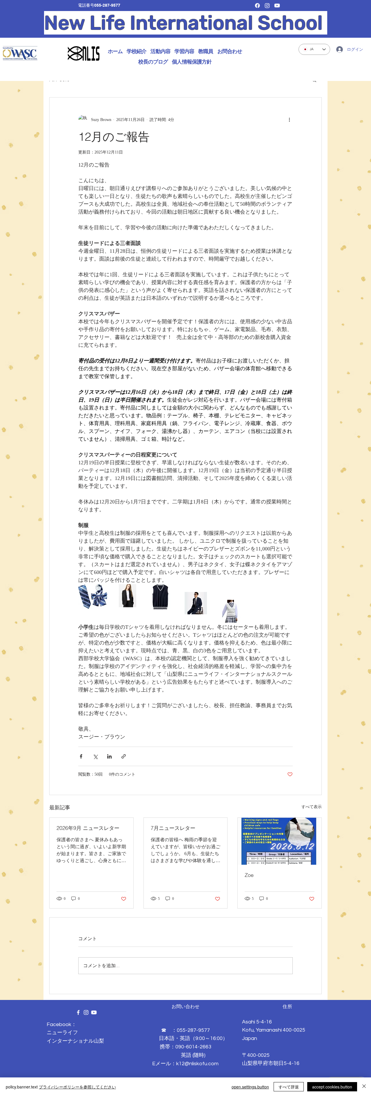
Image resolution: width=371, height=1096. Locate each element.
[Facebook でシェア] (81, 756)
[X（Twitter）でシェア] (95, 756)
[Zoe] (279, 841)
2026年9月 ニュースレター (88, 828)
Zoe (249, 875)
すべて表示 (311, 807)
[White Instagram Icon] (86, 1012)
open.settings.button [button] (250, 1087)
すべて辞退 (289, 1087)
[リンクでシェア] (123, 756)
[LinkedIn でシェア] (109, 756)
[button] (136, 51)
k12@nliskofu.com (197, 1063)
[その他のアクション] (289, 119)
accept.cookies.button (332, 1087)
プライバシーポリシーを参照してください (77, 1087)
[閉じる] (364, 1086)
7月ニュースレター (173, 828)
